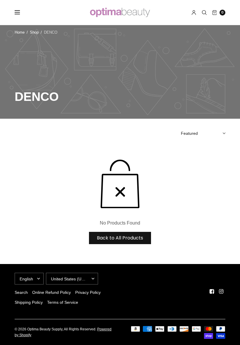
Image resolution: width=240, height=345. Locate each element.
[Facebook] (212, 291)
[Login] (194, 12)
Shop (34, 32)
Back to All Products (120, 237)
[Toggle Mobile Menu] (21, 12)
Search (21, 292)
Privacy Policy (88, 292)
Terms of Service (62, 302)
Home (20, 32)
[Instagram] (221, 291)
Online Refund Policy (51, 292)
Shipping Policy (29, 302)
